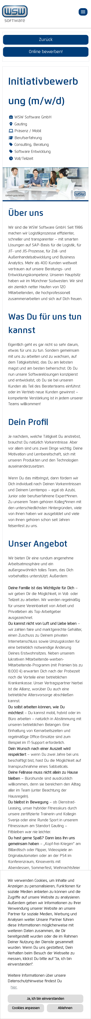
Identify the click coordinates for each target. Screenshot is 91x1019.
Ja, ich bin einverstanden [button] (45, 998)
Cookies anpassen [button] (26, 1008)
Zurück (45, 40)
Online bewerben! (46, 52)
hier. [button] (14, 987)
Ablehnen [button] (65, 1008)
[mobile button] (83, 12)
